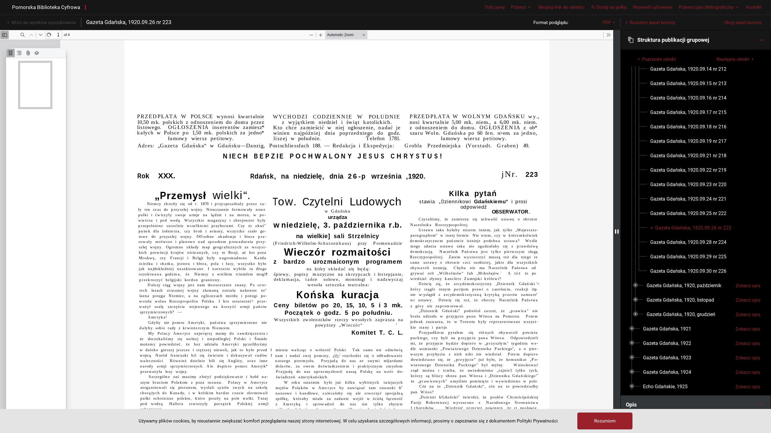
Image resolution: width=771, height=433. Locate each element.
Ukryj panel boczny (743, 22)
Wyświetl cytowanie (653, 7)
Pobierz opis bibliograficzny (706, 7)
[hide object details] (616, 231)
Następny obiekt (732, 59)
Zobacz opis (748, 285)
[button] (696, 40)
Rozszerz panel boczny (652, 22)
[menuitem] (688, 69)
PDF (607, 22)
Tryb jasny (495, 7)
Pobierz (518, 7)
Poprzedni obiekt (659, 59)
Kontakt (754, 7)
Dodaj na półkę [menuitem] (612, 7)
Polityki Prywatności (537, 421)
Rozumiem (605, 421)
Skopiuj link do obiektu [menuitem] (561, 7)
